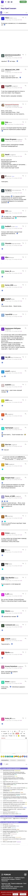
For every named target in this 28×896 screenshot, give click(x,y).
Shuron (7, 611)
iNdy (6, 122)
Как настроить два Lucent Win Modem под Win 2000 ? (14, 839)
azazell (7, 371)
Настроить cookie (18, 886)
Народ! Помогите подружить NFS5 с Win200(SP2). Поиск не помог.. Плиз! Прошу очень (15, 832)
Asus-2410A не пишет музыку (9, 837)
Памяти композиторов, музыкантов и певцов (13, 807)
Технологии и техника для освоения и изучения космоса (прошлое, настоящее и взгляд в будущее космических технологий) (14, 773)
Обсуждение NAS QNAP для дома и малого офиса (14, 804)
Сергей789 (8, 314)
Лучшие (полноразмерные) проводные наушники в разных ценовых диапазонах (14, 795)
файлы (23, 735)
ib (5, 550)
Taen (6, 464)
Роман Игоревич (10, 139)
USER (7, 400)
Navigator (8, 190)
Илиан (7, 682)
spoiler (5, 733)
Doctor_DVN (9, 285)
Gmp (6, 564)
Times (7, 18)
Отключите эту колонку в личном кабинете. (10, 844)
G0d (6, 211)
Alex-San (8, 444)
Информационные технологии (9, 829)
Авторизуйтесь (5, 760)
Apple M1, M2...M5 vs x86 (8, 781)
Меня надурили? (6, 835)
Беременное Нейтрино (13, 328)
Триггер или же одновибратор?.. (10, 800)
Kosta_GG (8, 718)
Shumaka (8, 243)
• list (21, 733)
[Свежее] (8, 2)
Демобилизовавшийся (13, 55)
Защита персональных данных (9, 888)
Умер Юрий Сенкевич (8, 8)
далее (7, 12)
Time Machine (9, 578)
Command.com (10, 625)
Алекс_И (8, 271)
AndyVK (7, 639)
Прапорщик (9, 428)
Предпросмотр (21, 760)
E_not (7, 594)
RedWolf (8, 226)
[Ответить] (23, 17)
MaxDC (7, 154)
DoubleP (8, 299)
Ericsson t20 (5, 824)
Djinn (7, 257)
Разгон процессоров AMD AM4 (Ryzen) (11, 805)
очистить (3, 738)
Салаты (4, 786)
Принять (15, 894)
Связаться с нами (5, 883)
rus (16, 735)
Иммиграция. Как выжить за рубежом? (11, 792)
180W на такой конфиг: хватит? (9, 841)
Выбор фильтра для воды (8, 770)
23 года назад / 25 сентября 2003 (13, 19)
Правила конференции (16, 883)
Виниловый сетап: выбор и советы (10, 813)
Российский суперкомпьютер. (9, 826)
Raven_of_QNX (10, 496)
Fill (6, 516)
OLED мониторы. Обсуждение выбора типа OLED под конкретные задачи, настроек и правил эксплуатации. (15, 797)
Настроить (23, 894)
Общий (2, 5)
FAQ (3, 885)
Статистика (7, 885)
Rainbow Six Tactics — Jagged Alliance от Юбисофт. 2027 (15, 818)
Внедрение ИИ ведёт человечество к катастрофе (14, 802)
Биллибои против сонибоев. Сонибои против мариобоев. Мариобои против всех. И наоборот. (13, 778)
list (24, 733)
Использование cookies (7, 886)
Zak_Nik (7, 357)
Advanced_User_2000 (12, 70)
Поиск (24, 883)
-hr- (14, 735)
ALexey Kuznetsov (11, 666)
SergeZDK (8, 86)
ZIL (6, 414)
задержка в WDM (6, 833)
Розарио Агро (9, 478)
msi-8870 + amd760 (7, 827)
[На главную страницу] (2, 2)
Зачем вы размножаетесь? (9, 776)
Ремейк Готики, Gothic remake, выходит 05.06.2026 (14, 787)
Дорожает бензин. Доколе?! (9, 812)
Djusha (7, 652)
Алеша (7, 533)
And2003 (8, 385)
